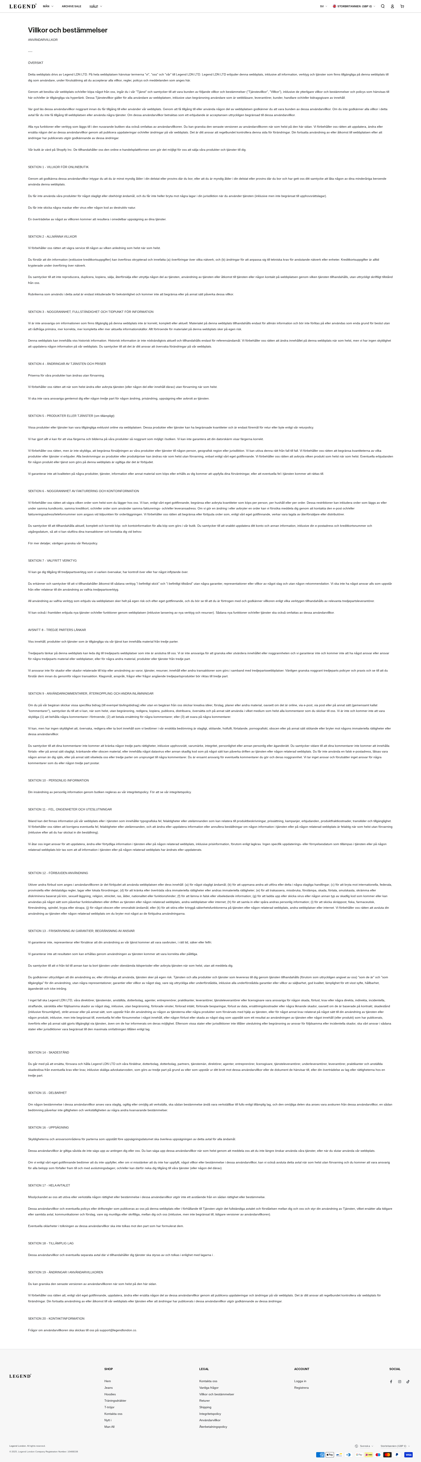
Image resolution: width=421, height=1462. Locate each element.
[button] (383, 6)
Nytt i (107, 1420)
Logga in (300, 1381)
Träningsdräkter (115, 1400)
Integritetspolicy (210, 1413)
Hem (107, 1381)
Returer (204, 1400)
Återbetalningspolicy (213, 1426)
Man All (109, 1426)
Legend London (17, 1446)
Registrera (301, 1387)
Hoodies (110, 1394)
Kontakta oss (113, 1413)
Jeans (108, 1387)
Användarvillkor (210, 1420)
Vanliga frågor (209, 1387)
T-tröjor (109, 1407)
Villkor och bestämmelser (216, 1394)
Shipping (205, 1407)
